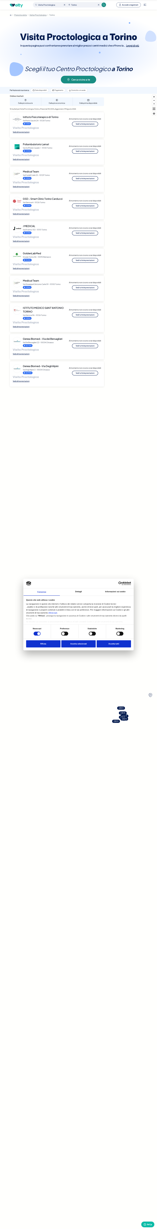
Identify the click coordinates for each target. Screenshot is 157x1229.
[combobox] (50, 5)
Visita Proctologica (37, 15)
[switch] (64, 634)
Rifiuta (43, 644)
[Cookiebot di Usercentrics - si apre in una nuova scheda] (120, 583)
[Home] (11, 15)
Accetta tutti (113, 644)
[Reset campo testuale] (64, 5)
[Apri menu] (145, 5)
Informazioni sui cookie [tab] (115, 592)
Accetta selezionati (78, 644)
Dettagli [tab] (78, 592)
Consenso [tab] (41, 592)
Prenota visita (20, 15)
